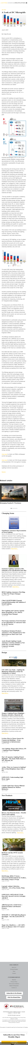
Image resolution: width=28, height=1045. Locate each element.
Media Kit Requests (14, 985)
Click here (4, 454)
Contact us (14, 987)
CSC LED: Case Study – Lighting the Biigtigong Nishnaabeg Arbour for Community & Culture (13, 671)
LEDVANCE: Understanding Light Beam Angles (12, 778)
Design (4, 652)
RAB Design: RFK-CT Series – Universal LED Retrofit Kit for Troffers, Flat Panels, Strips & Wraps (14, 877)
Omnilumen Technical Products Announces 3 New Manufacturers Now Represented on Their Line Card (13, 632)
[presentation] (14, 492)
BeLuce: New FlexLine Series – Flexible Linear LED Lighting (14, 813)
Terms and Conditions (14, 983)
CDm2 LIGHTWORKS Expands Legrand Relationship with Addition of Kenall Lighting (14, 602)
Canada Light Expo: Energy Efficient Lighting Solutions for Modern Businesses (13, 787)
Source (4, 472)
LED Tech (4, 9)
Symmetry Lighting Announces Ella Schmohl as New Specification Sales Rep (14, 569)
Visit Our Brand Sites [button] (14, 997)
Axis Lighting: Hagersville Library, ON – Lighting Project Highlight (14, 749)
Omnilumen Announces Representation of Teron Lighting (14, 531)
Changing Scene (8, 513)
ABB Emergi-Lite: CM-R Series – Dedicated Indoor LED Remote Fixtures (12, 906)
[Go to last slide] (2, 495)
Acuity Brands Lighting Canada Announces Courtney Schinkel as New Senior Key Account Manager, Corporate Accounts (13, 643)
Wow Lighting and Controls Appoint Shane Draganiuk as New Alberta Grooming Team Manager (13, 612)
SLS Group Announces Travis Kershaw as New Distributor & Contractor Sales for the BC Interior (14, 622)
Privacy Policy (14, 981)
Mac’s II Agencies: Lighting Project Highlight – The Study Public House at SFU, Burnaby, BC (14, 758)
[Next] (26, 495)
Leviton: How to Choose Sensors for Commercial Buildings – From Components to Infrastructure (13, 740)
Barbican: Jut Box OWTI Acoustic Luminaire (12, 853)
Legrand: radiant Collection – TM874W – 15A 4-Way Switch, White (13, 887)
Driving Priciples (14, 969)
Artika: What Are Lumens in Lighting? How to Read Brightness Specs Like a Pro (14, 768)
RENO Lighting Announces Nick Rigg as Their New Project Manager (13, 593)
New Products (7, 795)
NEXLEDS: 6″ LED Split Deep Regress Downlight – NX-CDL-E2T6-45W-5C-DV (14, 916)
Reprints (14, 979)
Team (14, 971)
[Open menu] (26, 3)
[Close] (27, 1034)
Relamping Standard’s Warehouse (10, 503)
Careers (14, 973)
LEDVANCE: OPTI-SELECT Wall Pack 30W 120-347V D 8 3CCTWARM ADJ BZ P (13, 896)
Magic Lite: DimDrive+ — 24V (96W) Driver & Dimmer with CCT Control (13, 926)
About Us (14, 967)
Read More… (14, 548)
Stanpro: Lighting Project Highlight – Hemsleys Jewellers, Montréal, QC (13, 714)
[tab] (12, 508)
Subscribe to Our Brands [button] (14, 993)
